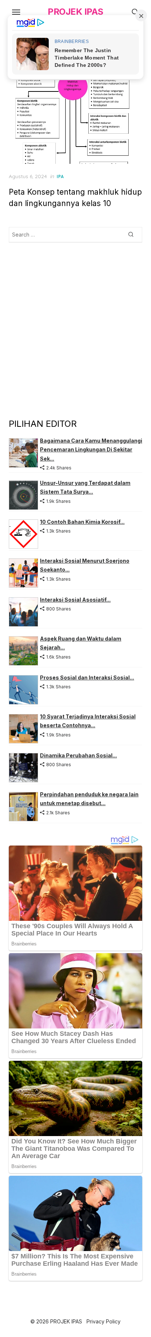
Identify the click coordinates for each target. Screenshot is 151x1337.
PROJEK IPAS (75, 11)
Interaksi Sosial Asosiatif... (75, 600)
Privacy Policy (103, 1321)
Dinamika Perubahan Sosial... (78, 755)
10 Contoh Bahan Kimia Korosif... (82, 522)
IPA (60, 176)
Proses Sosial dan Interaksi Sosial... (87, 677)
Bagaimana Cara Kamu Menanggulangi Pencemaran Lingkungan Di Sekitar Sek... (91, 449)
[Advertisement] (75, 330)
